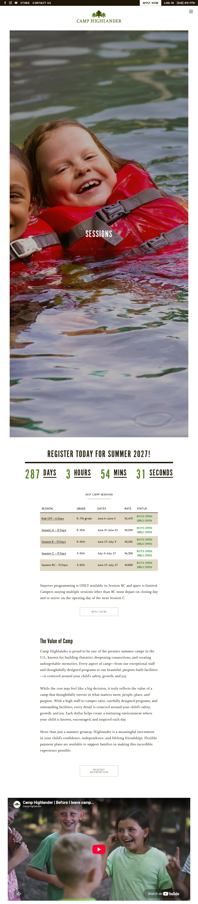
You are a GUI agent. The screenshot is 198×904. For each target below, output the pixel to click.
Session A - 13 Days (54, 530)
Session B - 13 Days (54, 541)
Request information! (99, 771)
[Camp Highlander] (99, 16)
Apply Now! (99, 611)
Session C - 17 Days (54, 553)
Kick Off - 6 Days (53, 518)
